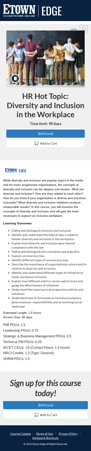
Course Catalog (20, 433)
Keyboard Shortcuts (45, 438)
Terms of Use (44, 433)
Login (73, 29)
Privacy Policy (68, 433)
